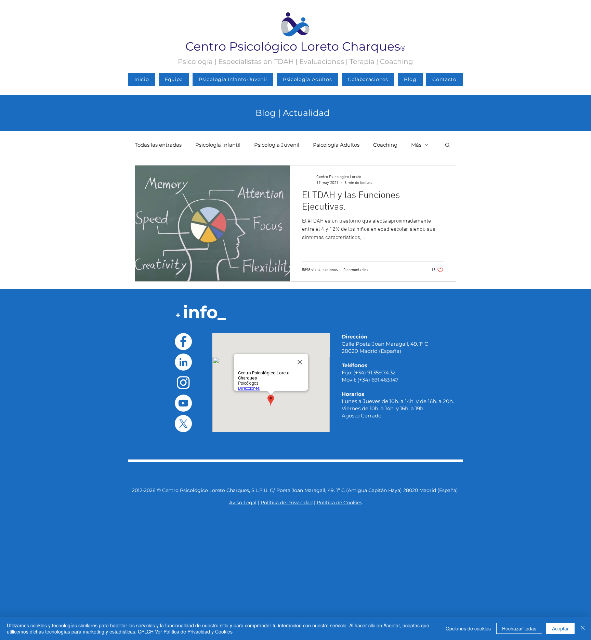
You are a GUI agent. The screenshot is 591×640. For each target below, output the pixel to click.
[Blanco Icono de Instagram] (183, 382)
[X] (183, 423)
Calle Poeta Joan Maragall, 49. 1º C (385, 344)
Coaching (385, 145)
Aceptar (560, 628)
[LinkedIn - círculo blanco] (183, 362)
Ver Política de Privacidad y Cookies (194, 631)
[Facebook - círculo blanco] (183, 341)
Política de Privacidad (287, 502)
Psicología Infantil (217, 145)
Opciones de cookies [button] (468, 628)
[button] (447, 145)
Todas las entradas (158, 145)
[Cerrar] (583, 628)
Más (416, 145)
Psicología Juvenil (276, 145)
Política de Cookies (339, 502)
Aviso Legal (243, 502)
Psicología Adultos (336, 145)
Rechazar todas (519, 628)
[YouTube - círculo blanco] (183, 403)
